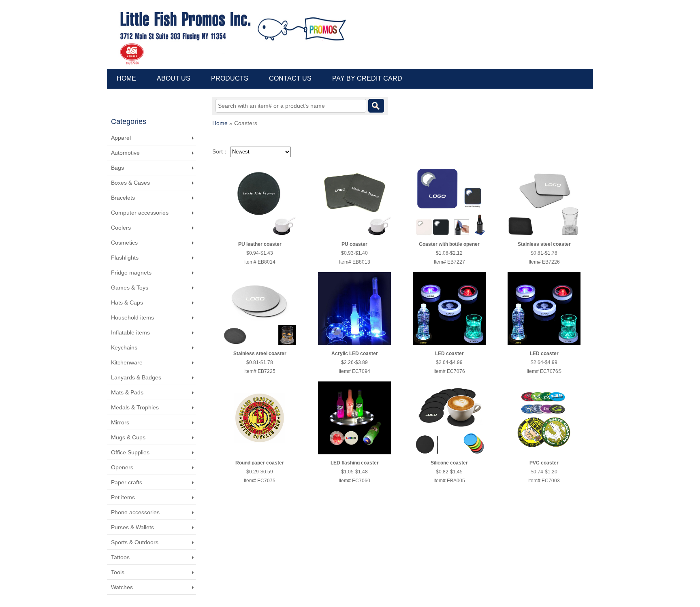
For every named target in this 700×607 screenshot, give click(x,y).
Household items (132, 317)
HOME (126, 78)
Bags (117, 167)
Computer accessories (140, 212)
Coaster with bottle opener (449, 244)
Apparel (121, 137)
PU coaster (354, 244)
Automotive (125, 152)
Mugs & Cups (128, 437)
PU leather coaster (260, 244)
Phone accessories (135, 512)
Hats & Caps (127, 302)
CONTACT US (290, 78)
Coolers (121, 227)
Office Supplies (130, 452)
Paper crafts (126, 482)
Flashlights (125, 257)
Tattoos (120, 557)
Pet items (123, 497)
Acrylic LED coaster (354, 353)
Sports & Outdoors (134, 542)
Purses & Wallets (132, 527)
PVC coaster (544, 463)
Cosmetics (124, 242)
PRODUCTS (229, 78)
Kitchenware (127, 362)
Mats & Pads (127, 392)
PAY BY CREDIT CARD (367, 78)
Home (220, 123)
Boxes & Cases (130, 182)
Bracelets (123, 197)
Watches (122, 587)
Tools (117, 572)
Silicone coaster (449, 463)
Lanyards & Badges (136, 377)
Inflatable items (130, 332)
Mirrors (120, 422)
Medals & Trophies (135, 407)
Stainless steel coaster (544, 244)
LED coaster (449, 353)
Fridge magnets (131, 272)
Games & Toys (129, 287)
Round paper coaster (259, 463)
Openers (122, 467)
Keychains (124, 347)
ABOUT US (173, 78)
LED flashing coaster (355, 463)
